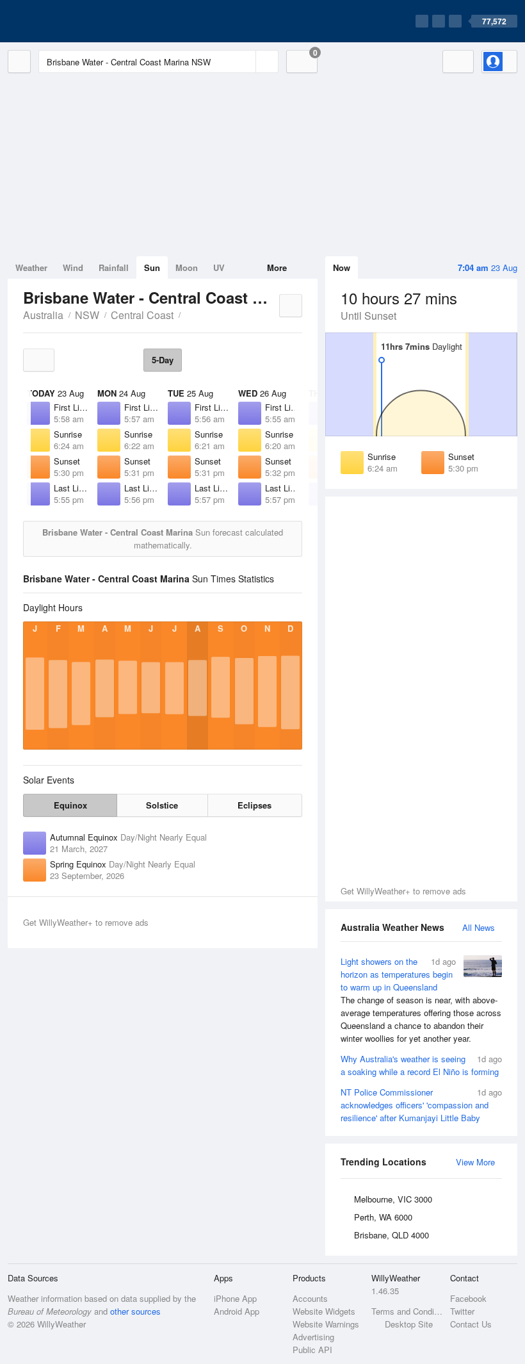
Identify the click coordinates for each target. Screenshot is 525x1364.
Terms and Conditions (406, 1311)
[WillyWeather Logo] (68, 21)
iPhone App (235, 1298)
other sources (135, 1311)
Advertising (313, 1337)
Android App (236, 1311)
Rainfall (114, 267)
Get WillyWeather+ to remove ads (403, 891)
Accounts (310, 1298)
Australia (43, 315)
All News (478, 927)
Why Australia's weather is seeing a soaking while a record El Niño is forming (421, 1065)
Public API (312, 1349)
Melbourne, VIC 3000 (393, 1199)
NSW (87, 315)
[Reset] (244, 61)
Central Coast (142, 315)
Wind (73, 267)
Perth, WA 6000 (383, 1217)
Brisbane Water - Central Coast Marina (187, 314)
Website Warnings (326, 1324)
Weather (31, 267)
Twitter (462, 1311)
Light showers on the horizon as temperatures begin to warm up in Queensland (421, 999)
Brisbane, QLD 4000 (391, 1235)
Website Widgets (324, 1311)
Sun (152, 267)
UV (219, 267)
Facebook (468, 1298)
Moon (186, 267)
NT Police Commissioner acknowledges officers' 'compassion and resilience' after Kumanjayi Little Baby (421, 1105)
